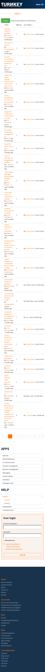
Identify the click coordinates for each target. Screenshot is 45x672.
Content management (10, 466)
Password (7, 532)
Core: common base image (9, 603)
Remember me (10, 540)
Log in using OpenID (13, 544)
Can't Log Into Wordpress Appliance (8, 282)
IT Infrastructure (8, 462)
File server (4, 663)
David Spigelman (7, 216)
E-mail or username (10, 524)
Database (6, 480)
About (3, 579)
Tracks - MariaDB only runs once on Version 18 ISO (9, 99)
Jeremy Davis (30, 34)
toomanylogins (9, 49)
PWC (7, 360)
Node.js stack (5, 656)
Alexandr (9, 252)
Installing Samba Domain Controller (9, 211)
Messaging (6, 473)
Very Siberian (7, 121)
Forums (9, 13)
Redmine (4, 666)
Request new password (14, 549)
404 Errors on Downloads (8, 357)
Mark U (8, 348)
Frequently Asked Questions (9, 620)
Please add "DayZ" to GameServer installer (8, 195)
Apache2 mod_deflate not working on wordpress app (9, 61)
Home (3, 13)
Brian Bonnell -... (7, 184)
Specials (6, 456)
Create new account (13, 546)
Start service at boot (8, 44)
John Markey (7, 329)
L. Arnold (9, 164)
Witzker (8, 233)
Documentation (8, 510)
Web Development (7, 638)
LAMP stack (4, 658)
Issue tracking (7, 476)
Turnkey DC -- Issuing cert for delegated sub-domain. (9, 315)
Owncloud (7, 326)
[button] (39, 4)
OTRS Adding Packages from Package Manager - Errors (8, 176)
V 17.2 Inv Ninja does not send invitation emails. (9, 297)
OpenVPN (4, 653)
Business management (10, 469)
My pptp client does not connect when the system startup (9, 245)
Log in (5, 21)
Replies (19, 25)
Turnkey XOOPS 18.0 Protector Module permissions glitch (8, 341)
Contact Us (4, 590)
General (7, 503)
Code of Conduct (6, 585)
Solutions (5, 600)
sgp (7, 320)
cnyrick (8, 104)
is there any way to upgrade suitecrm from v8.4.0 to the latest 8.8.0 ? (9, 80)
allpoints (9, 286)
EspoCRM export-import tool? (9, 146)
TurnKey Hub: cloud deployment (11, 605)
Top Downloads (8, 650)
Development (7, 507)
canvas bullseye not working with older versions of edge (9, 263)
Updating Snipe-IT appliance (7, 31)
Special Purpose (6, 646)
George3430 (8, 304)
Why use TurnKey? (6, 582)
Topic (6, 25)
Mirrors (3, 587)
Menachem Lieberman (8, 271)
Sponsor (3, 595)
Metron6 (9, 88)
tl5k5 (8, 150)
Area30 (8, 201)
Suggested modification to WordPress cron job (8, 115)
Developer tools (8, 483)
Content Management (7, 633)
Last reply (28, 25)
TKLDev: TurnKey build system (10, 610)
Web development (9, 459)
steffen (8, 396)
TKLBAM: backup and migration (10, 608)
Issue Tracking (5, 641)
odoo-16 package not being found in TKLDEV (9, 159)
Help (5, 490)
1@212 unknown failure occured (7, 379)
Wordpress (4, 661)
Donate (3, 625)
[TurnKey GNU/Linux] (12, 6)
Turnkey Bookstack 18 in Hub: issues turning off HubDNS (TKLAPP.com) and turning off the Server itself (9, 412)
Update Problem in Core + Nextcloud (7, 228)
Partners (3, 592)
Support (7, 500)
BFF (7, 139)
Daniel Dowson (7, 385)
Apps (5, 449)
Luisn (8, 68)
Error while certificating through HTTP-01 (9, 133)
